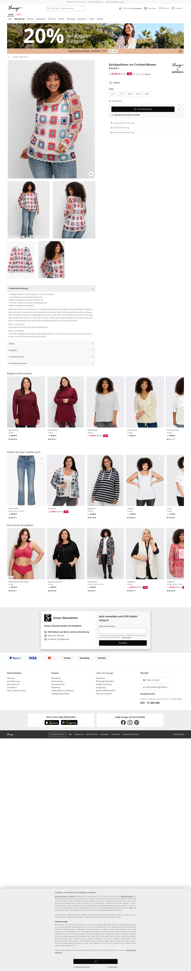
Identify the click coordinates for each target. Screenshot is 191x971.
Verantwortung (13, 681)
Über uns (11, 678)
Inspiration (81, 19)
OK (95, 961)
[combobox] (70, 8)
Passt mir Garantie (104, 693)
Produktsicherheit (16, 356)
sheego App (101, 687)
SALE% (18, 14)
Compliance (12, 687)
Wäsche (30, 19)
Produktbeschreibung (18, 288)
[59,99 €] (145, 402)
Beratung (71, 19)
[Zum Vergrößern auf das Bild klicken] (91, 174)
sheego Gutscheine (104, 684)
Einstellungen (112, 967)
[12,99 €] (145, 480)
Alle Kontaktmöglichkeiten (156, 687)
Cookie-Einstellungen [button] (130, 734)
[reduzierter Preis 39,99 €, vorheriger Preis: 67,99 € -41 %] (66, 480)
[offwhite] (110, 83)
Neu (10, 19)
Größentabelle (116, 101)
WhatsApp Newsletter (105, 681)
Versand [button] (148, 74)
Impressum (104, 734)
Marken (100, 19)
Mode (10, 14)
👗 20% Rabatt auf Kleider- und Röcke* (84, 51)
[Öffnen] (180, 51)
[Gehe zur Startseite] (15, 8)
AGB (70, 734)
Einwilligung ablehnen (82, 967)
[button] (8, 57)
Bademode (40, 19)
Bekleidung (19, 19)
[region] (95, 930)
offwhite (116, 83)
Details (12, 343)
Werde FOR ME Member (106, 690)
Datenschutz (79, 734)
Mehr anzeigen (126, 637)
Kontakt (144, 673)
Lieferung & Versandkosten (63, 690)
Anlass (92, 19)
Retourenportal (58, 684)
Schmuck (51, 19)
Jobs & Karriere (13, 684)
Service (55, 673)
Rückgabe (13, 350)
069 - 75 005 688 (150, 702)
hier (131, 908)
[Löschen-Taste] (83, 8)
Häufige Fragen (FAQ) (60, 693)
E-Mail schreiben (151, 681)
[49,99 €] (26, 402)
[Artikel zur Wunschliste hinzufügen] (178, 109)
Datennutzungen (126, 896)
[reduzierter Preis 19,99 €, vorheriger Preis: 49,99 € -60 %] (105, 402)
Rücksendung (57, 681)
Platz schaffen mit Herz (16, 690)
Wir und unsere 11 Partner (65, 896)
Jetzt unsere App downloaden (61, 717)
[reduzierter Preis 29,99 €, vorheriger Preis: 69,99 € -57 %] (145, 553)
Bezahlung (56, 687)
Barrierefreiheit (92, 734)
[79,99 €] (105, 553)
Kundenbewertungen (18, 363)
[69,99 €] (26, 480)
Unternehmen (14, 673)
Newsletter (100, 678)
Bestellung (56, 678)
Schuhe (61, 19)
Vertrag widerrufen (57, 734)
